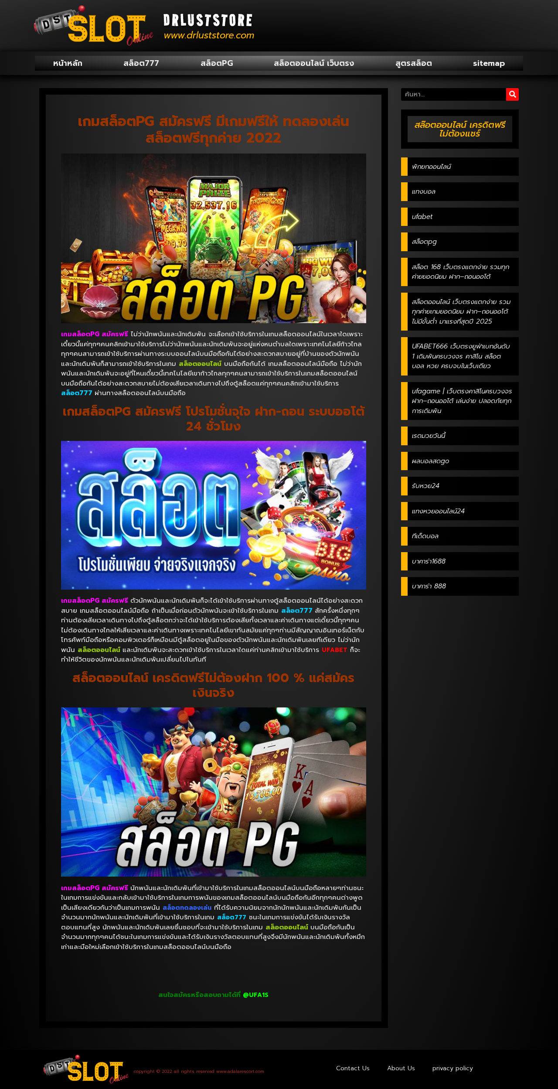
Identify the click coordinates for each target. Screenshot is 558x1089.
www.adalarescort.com (240, 1071)
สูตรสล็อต (413, 63)
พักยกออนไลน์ (431, 166)
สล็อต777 (141, 63)
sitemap (489, 63)
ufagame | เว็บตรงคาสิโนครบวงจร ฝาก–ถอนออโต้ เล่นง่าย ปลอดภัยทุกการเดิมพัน (462, 401)
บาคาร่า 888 (429, 586)
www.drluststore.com (208, 35)
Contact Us (353, 1068)
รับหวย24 (425, 486)
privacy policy (452, 1068)
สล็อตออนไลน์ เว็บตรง (314, 63)
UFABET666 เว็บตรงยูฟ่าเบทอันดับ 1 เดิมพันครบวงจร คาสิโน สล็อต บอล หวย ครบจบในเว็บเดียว (461, 356)
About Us (401, 1068)
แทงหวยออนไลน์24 (438, 511)
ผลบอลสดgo (430, 461)
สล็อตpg (424, 241)
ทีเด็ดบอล (425, 536)
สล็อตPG (217, 63)
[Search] (512, 94)
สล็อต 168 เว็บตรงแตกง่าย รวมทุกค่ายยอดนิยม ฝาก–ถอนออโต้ (460, 272)
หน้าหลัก (67, 63)
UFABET (334, 650)
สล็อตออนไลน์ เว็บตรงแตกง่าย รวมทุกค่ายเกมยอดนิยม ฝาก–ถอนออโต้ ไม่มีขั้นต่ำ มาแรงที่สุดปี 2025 (461, 311)
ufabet (422, 217)
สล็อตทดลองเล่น (187, 907)
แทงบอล (424, 191)
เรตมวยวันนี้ (428, 435)
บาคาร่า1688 (429, 561)
